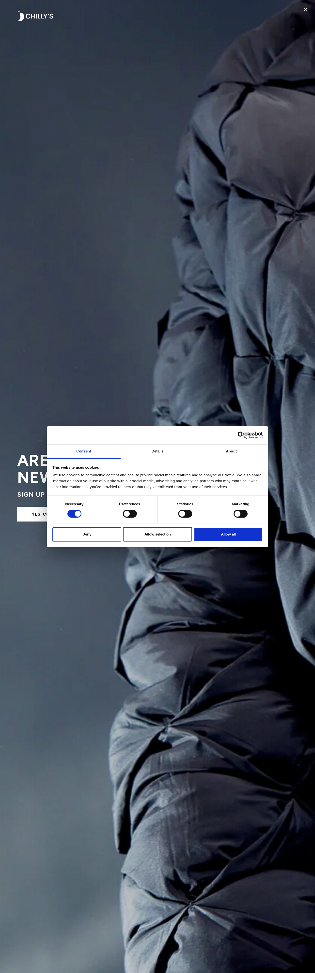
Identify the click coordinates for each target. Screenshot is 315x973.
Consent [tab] (83, 451)
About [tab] (231, 451)
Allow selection (157, 534)
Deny (86, 534)
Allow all (228, 534)
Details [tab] (158, 451)
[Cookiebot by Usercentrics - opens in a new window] (241, 435)
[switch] (130, 514)
